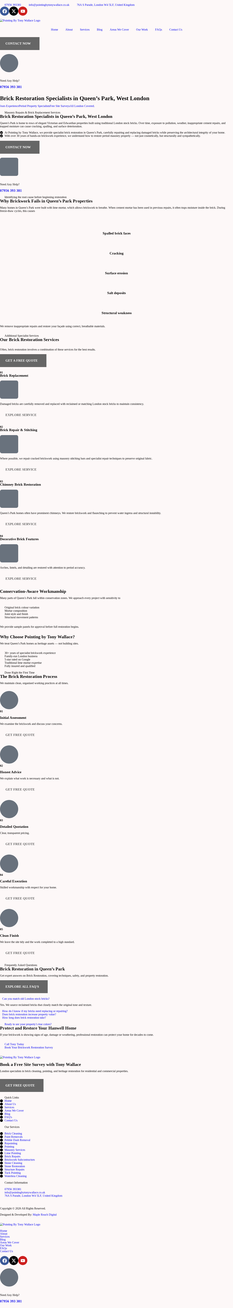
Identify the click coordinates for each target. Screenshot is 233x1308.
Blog (99, 29)
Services (85, 29)
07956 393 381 (11, 87)
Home (54, 29)
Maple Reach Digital (45, 1214)
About (69, 29)
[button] (116, 998)
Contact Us (175, 29)
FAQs (158, 29)
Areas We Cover (119, 29)
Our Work (142, 29)
